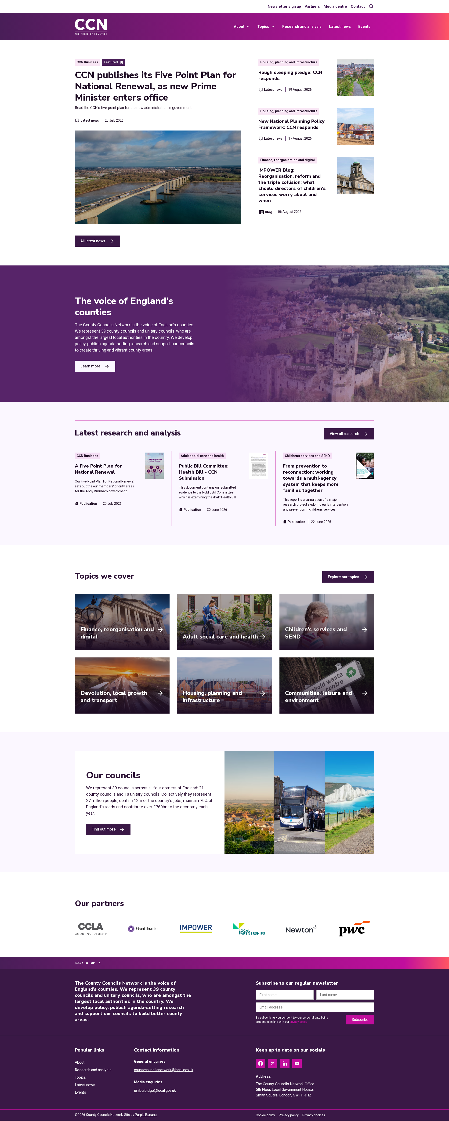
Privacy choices (313, 1115)
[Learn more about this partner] (91, 929)
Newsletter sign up (284, 6)
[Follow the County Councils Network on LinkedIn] (285, 1063)
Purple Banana (146, 1115)
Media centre (335, 6)
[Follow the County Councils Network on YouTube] (297, 1063)
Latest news (340, 26)
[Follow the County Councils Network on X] (272, 1063)
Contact (358, 6)
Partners (312, 6)
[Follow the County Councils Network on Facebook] (260, 1063)
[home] (91, 26)
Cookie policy (265, 1115)
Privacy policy (289, 1115)
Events (364, 26)
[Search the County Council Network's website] (371, 6)
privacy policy (298, 1021)
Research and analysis (302, 26)
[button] (242, 26)
